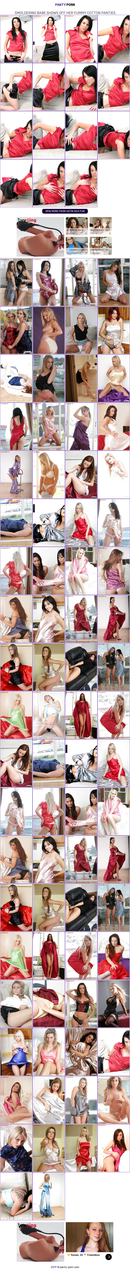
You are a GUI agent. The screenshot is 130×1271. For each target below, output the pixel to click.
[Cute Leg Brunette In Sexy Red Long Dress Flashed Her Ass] (114, 619)
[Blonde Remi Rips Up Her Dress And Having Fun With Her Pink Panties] (16, 475)
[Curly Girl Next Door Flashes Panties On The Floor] (114, 1100)
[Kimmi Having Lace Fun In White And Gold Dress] (81, 1052)
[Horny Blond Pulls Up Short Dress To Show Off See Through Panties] (16, 523)
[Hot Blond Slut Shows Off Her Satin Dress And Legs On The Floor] (48, 427)
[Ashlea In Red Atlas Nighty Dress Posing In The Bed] (81, 523)
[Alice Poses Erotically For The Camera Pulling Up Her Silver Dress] (114, 330)
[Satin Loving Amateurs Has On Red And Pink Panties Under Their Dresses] (48, 571)
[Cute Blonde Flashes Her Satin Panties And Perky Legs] (48, 715)
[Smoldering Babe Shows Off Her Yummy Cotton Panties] (114, 1052)
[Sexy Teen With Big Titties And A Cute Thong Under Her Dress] (48, 475)
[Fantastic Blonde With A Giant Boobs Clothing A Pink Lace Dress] (81, 282)
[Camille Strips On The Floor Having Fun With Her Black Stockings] (114, 1004)
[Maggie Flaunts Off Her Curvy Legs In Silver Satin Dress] (48, 1100)
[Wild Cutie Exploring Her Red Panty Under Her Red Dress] (114, 956)
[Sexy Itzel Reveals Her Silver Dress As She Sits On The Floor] (114, 282)
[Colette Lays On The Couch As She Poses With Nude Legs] (16, 667)
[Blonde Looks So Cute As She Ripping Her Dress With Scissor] (48, 1196)
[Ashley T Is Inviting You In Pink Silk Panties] (48, 1052)
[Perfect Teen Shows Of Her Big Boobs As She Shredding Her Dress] (81, 715)
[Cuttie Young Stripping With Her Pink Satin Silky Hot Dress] (48, 619)
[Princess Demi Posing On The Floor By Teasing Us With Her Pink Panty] (81, 378)
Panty (65, 5)
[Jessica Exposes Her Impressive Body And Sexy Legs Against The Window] (16, 427)
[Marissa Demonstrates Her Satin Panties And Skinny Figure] (16, 715)
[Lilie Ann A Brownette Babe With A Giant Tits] (48, 1004)
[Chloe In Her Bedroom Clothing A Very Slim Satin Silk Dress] (114, 475)
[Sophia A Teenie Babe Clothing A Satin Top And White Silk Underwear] (81, 475)
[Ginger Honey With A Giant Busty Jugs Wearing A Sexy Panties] (16, 378)
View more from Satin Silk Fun (65, 211)
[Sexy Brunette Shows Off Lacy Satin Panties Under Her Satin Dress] (16, 1196)
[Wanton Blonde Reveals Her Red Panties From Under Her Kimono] (16, 571)
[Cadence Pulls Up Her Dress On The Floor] (48, 330)
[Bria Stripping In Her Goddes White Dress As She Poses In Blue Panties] (81, 667)
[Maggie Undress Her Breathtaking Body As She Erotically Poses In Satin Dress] (114, 571)
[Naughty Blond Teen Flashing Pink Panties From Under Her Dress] (48, 378)
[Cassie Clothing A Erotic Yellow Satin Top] (114, 378)
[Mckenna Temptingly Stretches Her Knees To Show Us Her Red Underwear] (81, 330)
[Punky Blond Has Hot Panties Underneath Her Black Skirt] (16, 1004)
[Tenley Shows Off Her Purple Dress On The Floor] (81, 427)
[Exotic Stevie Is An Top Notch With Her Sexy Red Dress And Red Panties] (81, 1148)
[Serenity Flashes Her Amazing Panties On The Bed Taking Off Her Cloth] (48, 1148)
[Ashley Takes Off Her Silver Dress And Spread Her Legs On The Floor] (81, 1100)
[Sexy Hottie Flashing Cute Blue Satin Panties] (114, 427)
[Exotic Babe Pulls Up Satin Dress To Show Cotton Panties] (114, 715)
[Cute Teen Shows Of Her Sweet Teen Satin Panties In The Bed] (16, 1148)
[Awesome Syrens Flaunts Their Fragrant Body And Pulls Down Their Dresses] (16, 282)
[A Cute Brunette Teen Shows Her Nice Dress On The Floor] (114, 523)
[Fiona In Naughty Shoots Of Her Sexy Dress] (81, 1004)
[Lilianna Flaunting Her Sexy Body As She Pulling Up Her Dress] (16, 1100)
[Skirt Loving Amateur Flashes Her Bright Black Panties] (48, 523)
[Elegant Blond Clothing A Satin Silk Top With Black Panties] (16, 1052)
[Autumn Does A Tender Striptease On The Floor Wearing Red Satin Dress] (81, 619)
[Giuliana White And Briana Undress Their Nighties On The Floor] (16, 330)
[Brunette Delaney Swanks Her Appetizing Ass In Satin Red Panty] (48, 282)
